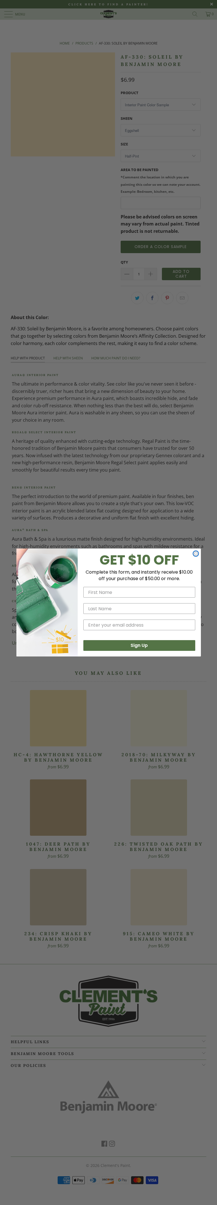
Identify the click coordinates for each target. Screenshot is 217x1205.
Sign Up (139, 645)
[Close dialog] (196, 553)
